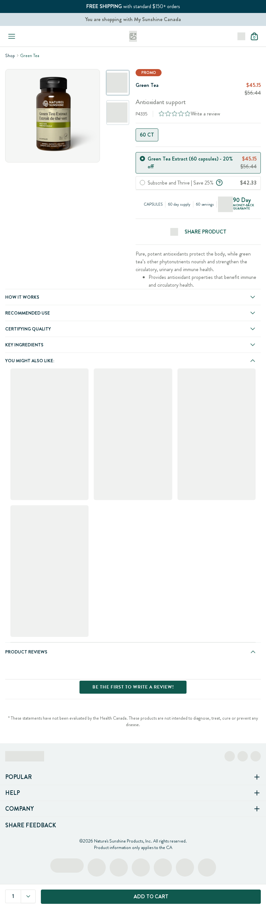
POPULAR (18, 777)
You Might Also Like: (29, 360)
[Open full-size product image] (52, 115)
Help (12, 793)
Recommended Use (27, 313)
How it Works (22, 297)
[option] (117, 82)
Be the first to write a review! (133, 687)
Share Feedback (30, 825)
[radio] (142, 158)
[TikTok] (255, 756)
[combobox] (28, 896)
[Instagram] (242, 756)
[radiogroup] (198, 134)
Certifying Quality (28, 329)
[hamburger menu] (10, 36)
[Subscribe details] (219, 182)
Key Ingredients (24, 344)
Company (19, 809)
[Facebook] (229, 756)
